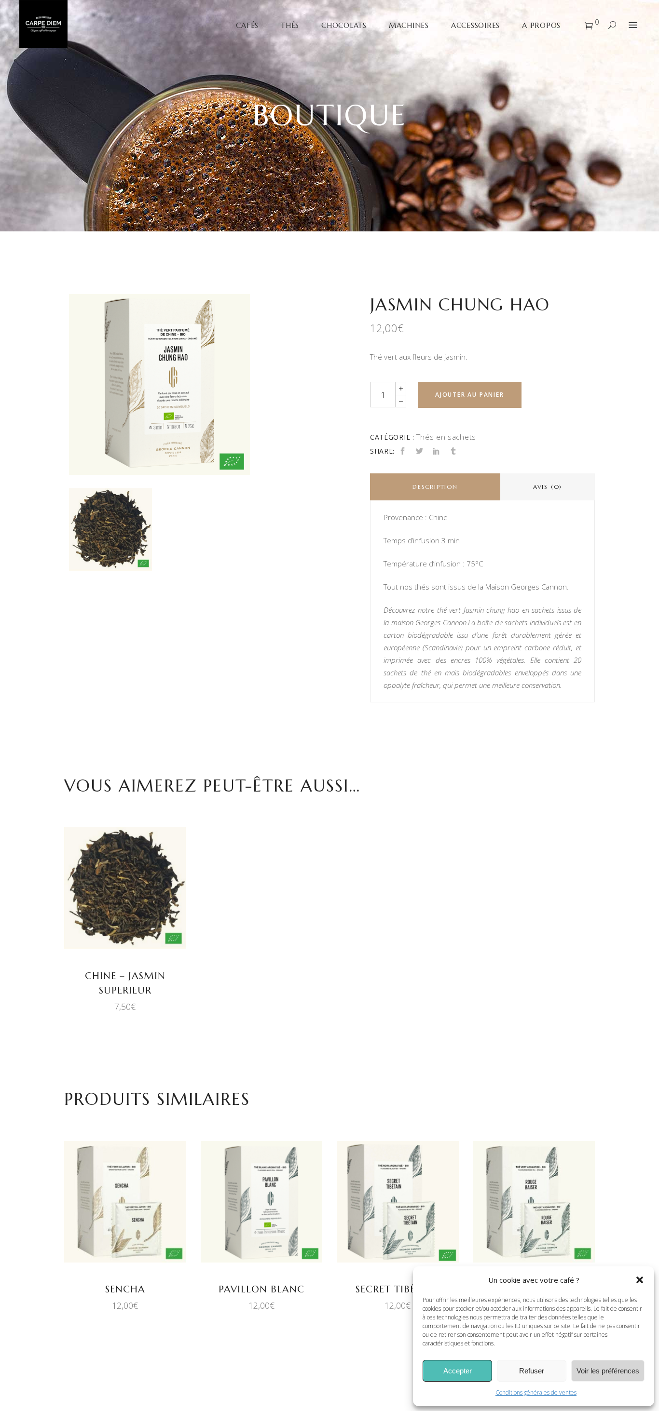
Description (435, 486)
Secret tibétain (397, 1289)
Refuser (531, 1371)
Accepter (457, 1371)
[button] (640, 1280)
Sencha (125, 1289)
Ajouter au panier (469, 394)
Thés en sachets (446, 437)
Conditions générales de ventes (536, 1392)
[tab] (435, 486)
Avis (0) (547, 486)
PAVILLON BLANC (261, 1289)
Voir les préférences (608, 1371)
